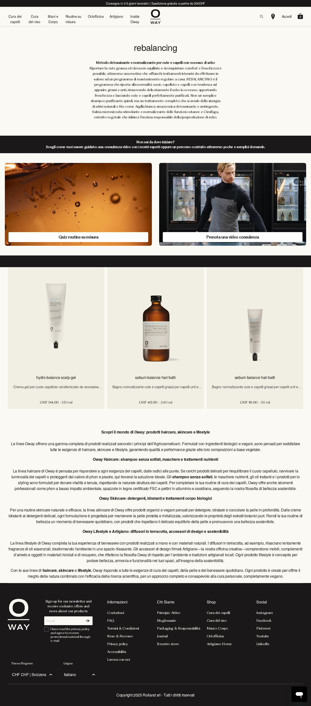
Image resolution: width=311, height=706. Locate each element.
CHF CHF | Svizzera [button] (29, 674)
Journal (162, 636)
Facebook (263, 620)
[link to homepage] (19, 630)
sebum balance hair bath (155, 377)
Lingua (68, 663)
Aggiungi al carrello (56, 414)
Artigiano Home (219, 644)
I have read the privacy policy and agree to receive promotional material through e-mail (70, 634)
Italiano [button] (70, 674)
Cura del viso (34, 19)
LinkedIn (262, 644)
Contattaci (115, 613)
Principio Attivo (168, 613)
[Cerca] (261, 16)
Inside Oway (134, 19)
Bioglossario (166, 620)
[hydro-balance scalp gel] (56, 318)
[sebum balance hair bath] (155, 318)
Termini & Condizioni (123, 628)
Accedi (287, 16)
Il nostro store (168, 644)
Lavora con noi (118, 659)
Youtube (262, 636)
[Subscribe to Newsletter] (88, 620)
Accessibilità (116, 652)
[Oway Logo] (155, 16)
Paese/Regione (22, 663)
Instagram (264, 613)
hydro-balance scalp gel (56, 377)
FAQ (110, 620)
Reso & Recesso (120, 636)
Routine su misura (73, 19)
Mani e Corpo (53, 19)
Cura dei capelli (15, 19)
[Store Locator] (273, 16)
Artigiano (116, 16)
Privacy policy (117, 644)
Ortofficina (96, 16)
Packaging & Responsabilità (178, 628)
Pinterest (263, 628)
